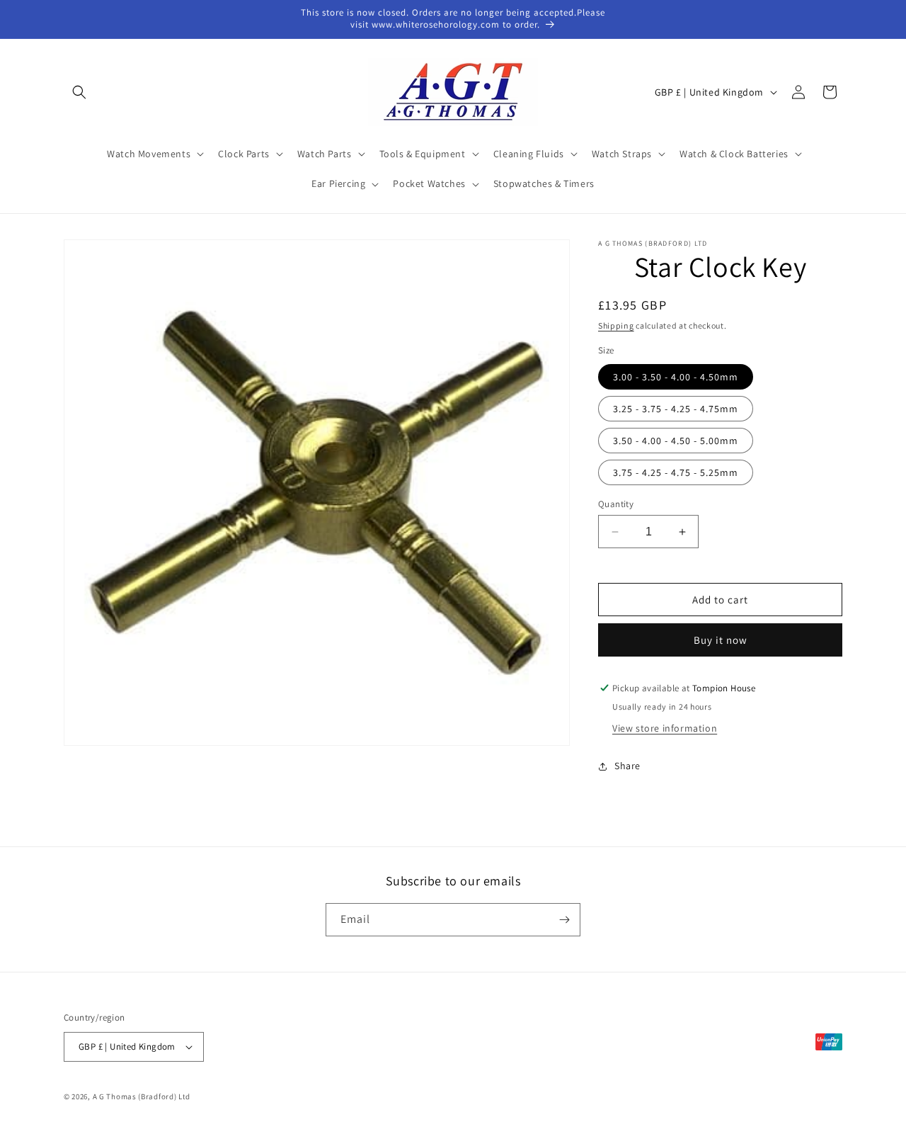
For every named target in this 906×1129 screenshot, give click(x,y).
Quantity (615, 504)
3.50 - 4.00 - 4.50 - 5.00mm (675, 440)
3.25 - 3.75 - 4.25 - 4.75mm (675, 408)
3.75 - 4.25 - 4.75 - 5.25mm (675, 472)
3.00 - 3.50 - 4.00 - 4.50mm (675, 376)
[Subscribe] (564, 919)
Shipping (616, 325)
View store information (664, 728)
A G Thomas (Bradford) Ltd (142, 1096)
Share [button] (627, 765)
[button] (79, 92)
